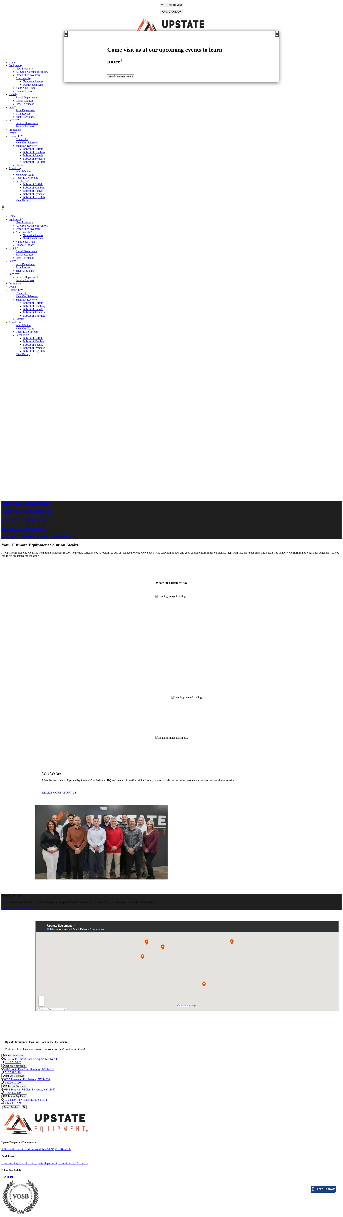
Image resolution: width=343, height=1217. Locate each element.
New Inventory (24, 68)
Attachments (23, 78)
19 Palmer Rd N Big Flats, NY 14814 (25, 1099)
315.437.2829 (13, 1092)
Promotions (15, 129)
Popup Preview (11, 1107)
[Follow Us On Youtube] (11, 1177)
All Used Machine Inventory (32, 71)
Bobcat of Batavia (33, 155)
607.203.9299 (13, 1102)
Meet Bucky (23, 200)
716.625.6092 (13, 1062)
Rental (12, 94)
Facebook (21, 181)
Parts (11, 107)
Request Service (67, 1163)
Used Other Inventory (28, 74)
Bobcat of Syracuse (34, 158)
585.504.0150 (13, 1082)
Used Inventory (28, 1163)
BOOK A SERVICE (172, 12)
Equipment (15, 65)
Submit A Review (26, 145)
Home (12, 62)
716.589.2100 (63, 1149)
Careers (20, 165)
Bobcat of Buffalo (33, 148)
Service (13, 120)
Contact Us (15, 136)
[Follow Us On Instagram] (5, 1177)
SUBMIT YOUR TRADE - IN (19, 908)
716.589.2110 (13, 1072)
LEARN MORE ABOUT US (59, 792)
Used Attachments (33, 84)
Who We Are (23, 171)
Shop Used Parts (25, 116)
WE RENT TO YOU (171, 5)
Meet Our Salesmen (27, 142)
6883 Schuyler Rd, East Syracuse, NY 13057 (29, 1089)
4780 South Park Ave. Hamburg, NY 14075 (29, 1069)
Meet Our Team (25, 174)
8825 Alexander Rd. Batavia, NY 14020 (27, 1079)
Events (12, 132)
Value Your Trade (25, 87)
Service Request (25, 126)
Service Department (27, 123)
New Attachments (33, 81)
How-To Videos (25, 103)
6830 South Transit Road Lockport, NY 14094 (30, 1058)
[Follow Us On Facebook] (2, 1177)
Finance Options (25, 91)
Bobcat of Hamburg (34, 152)
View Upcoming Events (121, 76)
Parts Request (23, 113)
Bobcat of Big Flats (34, 161)
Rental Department (26, 97)
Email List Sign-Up (27, 177)
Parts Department (25, 110)
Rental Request (24, 100)
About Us (14, 168)
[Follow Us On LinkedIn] (8, 1177)
